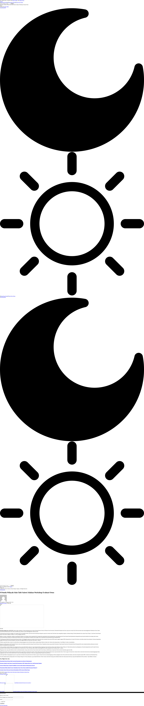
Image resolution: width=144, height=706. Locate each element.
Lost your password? (3, 705)
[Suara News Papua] (11, 2)
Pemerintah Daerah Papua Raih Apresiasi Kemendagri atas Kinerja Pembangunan (16, 661)
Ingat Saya (3, 701)
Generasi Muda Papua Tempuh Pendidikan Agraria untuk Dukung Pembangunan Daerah (17, 665)
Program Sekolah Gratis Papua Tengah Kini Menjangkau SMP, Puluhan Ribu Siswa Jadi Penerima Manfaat (21, 663)
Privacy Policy (15, 0)
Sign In (11, 586)
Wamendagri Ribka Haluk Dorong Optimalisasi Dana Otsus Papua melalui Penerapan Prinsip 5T (18, 667)
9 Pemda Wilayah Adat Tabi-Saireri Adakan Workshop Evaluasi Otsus (16, 672)
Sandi (1, 699)
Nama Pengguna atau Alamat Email (6, 697)
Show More (6, 6)
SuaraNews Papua (3, 603)
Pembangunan (2, 589)
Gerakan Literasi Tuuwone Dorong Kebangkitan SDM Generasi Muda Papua (15, 669)
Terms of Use (21, 0)
